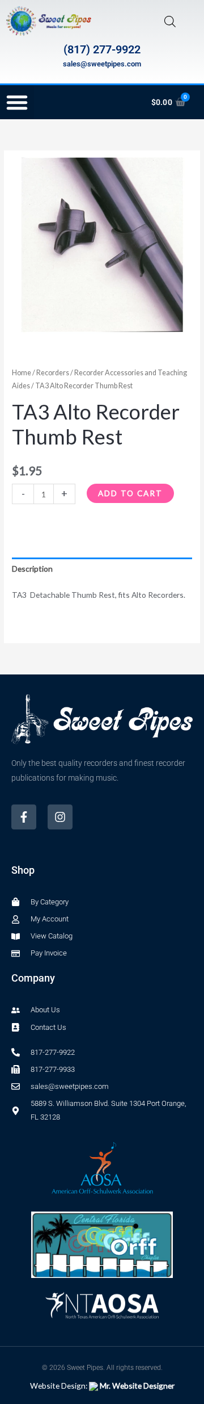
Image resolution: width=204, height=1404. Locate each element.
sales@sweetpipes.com (102, 64)
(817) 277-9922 (102, 49)
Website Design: (102, 1385)
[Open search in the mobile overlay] (170, 21)
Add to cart (130, 493)
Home (21, 372)
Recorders (52, 372)
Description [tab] (32, 568)
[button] (17, 102)
